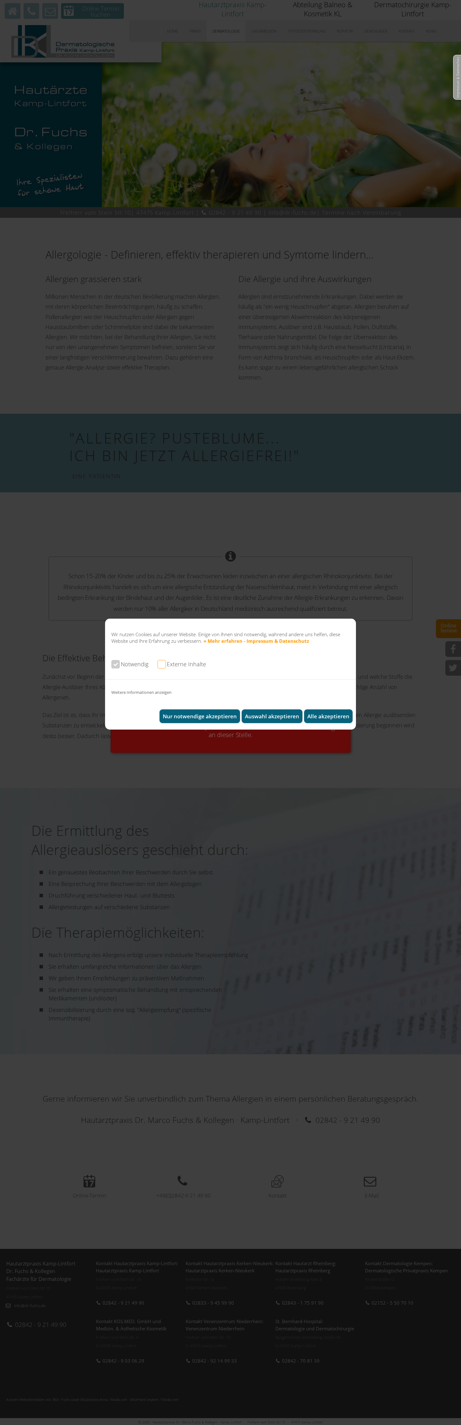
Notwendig (134, 664)
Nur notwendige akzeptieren (200, 716)
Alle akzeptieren (328, 716)
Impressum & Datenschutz (457, 77)
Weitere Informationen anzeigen (141, 692)
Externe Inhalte (186, 664)
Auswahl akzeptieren (272, 716)
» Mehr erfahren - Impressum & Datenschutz (256, 641)
